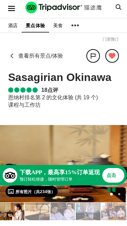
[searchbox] (117, 7)
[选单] (11, 8)
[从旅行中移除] (112, 56)
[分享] (93, 56)
